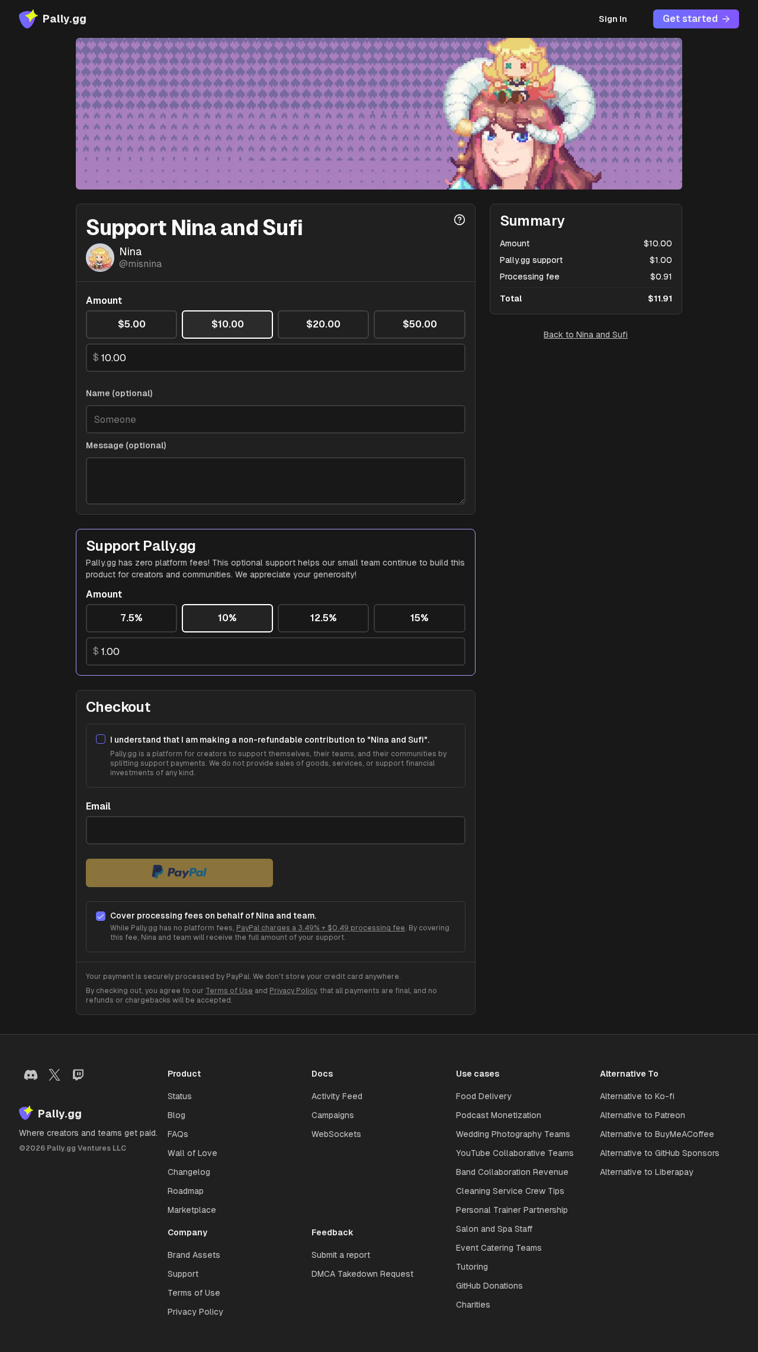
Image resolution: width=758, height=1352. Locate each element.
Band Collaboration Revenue (512, 1172)
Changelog (189, 1172)
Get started (690, 18)
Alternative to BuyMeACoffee (657, 1134)
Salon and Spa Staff (494, 1229)
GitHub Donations (489, 1285)
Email (98, 806)
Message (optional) (126, 445)
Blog (176, 1115)
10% (227, 618)
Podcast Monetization (498, 1115)
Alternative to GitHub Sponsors (660, 1153)
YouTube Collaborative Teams (515, 1153)
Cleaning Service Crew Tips (510, 1191)
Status (180, 1096)
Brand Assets (194, 1255)
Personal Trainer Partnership (512, 1210)
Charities (473, 1304)
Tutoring (472, 1266)
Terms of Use (229, 991)
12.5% (323, 618)
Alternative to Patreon (642, 1115)
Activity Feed (336, 1096)
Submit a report (340, 1255)
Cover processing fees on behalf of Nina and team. (213, 915)
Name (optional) (119, 393)
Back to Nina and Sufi (586, 334)
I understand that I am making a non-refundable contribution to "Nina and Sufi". (269, 739)
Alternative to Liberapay (646, 1172)
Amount (104, 301)
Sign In (613, 19)
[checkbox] (100, 739)
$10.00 (227, 324)
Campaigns (332, 1115)
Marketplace (192, 1210)
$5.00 (132, 324)
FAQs (178, 1134)
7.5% (131, 618)
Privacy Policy (292, 991)
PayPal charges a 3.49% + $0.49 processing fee (320, 928)
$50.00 (420, 324)
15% (419, 618)
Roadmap (186, 1191)
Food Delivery (484, 1096)
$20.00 (323, 324)
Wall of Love (192, 1153)
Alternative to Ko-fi (637, 1096)
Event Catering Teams (499, 1248)
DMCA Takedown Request (362, 1274)
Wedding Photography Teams (513, 1134)
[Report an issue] (459, 220)
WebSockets (336, 1134)
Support (183, 1274)
